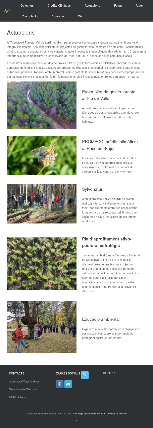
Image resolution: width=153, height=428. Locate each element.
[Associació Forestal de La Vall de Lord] (7, 11)
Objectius (27, 5)
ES (113, 373)
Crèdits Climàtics (59, 5)
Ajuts (139, 5)
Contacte (58, 16)
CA (80, 16)
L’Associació (29, 16)
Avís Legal (78, 413)
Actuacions (92, 5)
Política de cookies (117, 413)
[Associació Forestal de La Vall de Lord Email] (68, 384)
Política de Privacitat (95, 413)
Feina (118, 5)
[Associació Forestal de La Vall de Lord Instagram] (60, 384)
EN (109, 373)
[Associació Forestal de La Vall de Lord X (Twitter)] (85, 375)
